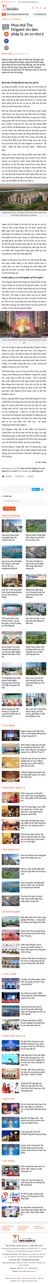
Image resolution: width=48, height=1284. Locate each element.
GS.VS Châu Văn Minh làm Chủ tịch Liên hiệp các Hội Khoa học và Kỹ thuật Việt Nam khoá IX (33, 1108)
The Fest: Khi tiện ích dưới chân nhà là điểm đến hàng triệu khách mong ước (35, 564)
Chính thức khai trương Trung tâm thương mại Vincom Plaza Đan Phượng (33, 933)
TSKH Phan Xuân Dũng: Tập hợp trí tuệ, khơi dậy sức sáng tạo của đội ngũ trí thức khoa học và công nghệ (33, 838)
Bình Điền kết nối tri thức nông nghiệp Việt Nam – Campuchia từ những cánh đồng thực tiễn (33, 919)
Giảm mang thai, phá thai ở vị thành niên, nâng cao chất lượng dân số (33, 1168)
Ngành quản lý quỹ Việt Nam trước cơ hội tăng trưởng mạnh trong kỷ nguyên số (33, 733)
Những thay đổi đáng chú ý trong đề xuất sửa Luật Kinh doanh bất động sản (35, 593)
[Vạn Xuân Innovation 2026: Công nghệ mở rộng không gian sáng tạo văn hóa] (11, 997)
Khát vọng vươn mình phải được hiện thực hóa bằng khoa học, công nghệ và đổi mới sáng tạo (33, 796)
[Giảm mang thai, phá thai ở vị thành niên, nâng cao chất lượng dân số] (11, 1170)
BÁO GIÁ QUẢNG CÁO (29, 1281)
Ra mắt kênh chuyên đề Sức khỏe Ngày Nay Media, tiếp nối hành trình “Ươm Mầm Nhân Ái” (33, 1211)
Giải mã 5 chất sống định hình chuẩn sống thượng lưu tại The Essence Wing (12, 593)
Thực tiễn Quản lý (14, 1036)
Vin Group (8, 476)
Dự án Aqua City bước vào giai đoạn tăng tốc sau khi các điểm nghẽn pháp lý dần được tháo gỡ (11, 652)
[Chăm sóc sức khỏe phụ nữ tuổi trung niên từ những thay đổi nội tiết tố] (11, 1184)
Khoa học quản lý (14, 788)
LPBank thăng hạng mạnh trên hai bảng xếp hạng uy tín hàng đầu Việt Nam (33, 774)
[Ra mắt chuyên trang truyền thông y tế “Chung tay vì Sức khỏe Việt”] (11, 1198)
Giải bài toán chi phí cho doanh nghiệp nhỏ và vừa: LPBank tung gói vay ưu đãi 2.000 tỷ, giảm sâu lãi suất (33, 762)
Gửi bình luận (9, 508)
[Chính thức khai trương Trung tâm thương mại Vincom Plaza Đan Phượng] (11, 935)
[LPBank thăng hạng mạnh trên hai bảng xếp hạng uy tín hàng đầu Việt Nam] (11, 776)
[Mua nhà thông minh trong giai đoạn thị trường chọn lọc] (11, 859)
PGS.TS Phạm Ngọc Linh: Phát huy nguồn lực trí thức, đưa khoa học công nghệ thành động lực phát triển (33, 810)
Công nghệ (9, 974)
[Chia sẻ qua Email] (6, 48)
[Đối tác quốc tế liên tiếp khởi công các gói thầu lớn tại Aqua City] (11, 873)
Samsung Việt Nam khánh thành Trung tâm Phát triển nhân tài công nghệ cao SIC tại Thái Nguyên (33, 1010)
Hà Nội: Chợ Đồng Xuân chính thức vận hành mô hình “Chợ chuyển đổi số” (33, 982)
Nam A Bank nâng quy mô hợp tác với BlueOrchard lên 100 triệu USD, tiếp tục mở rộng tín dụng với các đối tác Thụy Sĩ (33, 748)
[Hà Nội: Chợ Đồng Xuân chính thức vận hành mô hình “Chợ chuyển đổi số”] (11, 983)
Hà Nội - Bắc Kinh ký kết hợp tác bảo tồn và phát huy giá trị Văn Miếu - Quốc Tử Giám (33, 1072)
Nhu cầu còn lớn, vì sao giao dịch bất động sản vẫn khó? (35, 621)
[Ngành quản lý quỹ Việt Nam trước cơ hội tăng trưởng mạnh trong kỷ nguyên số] (11, 735)
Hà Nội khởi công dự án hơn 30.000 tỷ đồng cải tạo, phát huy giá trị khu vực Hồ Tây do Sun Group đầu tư (33, 1045)
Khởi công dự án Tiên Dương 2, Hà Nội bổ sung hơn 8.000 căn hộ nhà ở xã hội (11, 712)
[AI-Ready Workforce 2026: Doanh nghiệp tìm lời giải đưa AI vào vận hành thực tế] (11, 1024)
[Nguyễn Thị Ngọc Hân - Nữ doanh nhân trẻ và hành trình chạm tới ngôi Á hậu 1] (11, 1122)
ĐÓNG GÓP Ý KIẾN (29, 1278)
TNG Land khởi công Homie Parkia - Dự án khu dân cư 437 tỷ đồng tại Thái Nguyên (11, 622)
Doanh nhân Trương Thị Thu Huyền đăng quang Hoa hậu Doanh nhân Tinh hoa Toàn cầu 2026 (33, 1149)
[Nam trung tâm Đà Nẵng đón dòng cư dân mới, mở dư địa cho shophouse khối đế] (11, 886)
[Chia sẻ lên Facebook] (6, 41)
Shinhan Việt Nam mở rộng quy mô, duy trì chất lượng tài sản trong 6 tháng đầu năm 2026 (33, 961)
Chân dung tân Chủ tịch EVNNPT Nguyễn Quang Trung (33, 1133)
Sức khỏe (8, 1161)
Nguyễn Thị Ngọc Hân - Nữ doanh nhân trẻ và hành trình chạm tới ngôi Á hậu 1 (33, 1120)
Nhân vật (8, 1099)
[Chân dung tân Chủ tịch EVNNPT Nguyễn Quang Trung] (11, 1135)
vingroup (30, 476)
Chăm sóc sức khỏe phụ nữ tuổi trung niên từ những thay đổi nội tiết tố (33, 1182)
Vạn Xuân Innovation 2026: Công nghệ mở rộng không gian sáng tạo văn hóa (33, 995)
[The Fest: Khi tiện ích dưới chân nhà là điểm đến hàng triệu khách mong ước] (11, 900)
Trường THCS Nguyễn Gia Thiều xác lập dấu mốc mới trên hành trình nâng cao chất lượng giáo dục (33, 1087)
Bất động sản (11, 850)
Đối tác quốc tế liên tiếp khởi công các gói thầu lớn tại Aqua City (35, 537)
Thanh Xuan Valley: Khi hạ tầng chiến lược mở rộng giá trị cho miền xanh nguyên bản (35, 650)
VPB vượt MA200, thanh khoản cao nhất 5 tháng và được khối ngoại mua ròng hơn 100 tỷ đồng (33, 948)
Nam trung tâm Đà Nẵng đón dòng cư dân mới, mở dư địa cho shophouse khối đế (12, 564)
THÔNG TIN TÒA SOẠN (13, 1278)
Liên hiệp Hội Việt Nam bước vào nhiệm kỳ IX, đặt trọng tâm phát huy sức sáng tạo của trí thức (33, 824)
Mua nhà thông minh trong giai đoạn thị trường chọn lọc (10, 537)
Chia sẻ (36, 489)
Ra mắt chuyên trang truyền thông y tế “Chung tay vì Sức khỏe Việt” (32, 1196)
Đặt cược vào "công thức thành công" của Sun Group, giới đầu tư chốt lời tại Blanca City (36, 712)
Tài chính (9, 725)
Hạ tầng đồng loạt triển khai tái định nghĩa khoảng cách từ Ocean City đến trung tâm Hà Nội (11, 683)
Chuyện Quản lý (23, 1226)
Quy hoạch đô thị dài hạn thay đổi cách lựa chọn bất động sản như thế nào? (35, 681)
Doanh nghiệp (11, 912)
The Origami (19, 476)
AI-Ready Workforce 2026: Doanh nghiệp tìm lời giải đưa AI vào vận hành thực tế (33, 1023)
